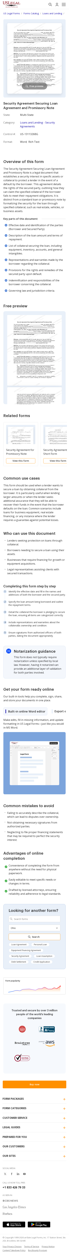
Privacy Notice (48, 1246)
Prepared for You (15, 1137)
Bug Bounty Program (37, 1250)
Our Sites (9, 1156)
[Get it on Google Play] (39, 1224)
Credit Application (41, 961)
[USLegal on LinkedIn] (18, 1174)
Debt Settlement (18, 961)
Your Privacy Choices (12, 1246)
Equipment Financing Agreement (26, 950)
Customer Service (15, 1118)
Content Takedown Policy (14, 1250)
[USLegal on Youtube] (24, 1174)
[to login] (57, 4)
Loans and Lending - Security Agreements (37, 124)
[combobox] (34, 919)
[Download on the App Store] (14, 1224)
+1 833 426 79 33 (14, 1187)
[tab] (25, 711)
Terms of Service (31, 1246)
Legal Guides (11, 1127)
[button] (63, 4)
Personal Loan (40, 944)
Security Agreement (20, 956)
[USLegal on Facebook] (11, 1174)
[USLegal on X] (5, 1174)
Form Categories (14, 1108)
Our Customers (14, 1146)
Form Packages (13, 1098)
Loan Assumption (44, 956)
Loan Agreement (18, 944)
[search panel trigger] (50, 4)
